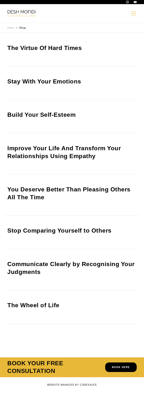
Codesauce (88, 384)
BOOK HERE (121, 367)
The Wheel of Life (33, 305)
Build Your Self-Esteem (41, 114)
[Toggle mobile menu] (134, 13)
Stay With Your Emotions (44, 81)
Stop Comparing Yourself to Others (59, 230)
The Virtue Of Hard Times (44, 48)
